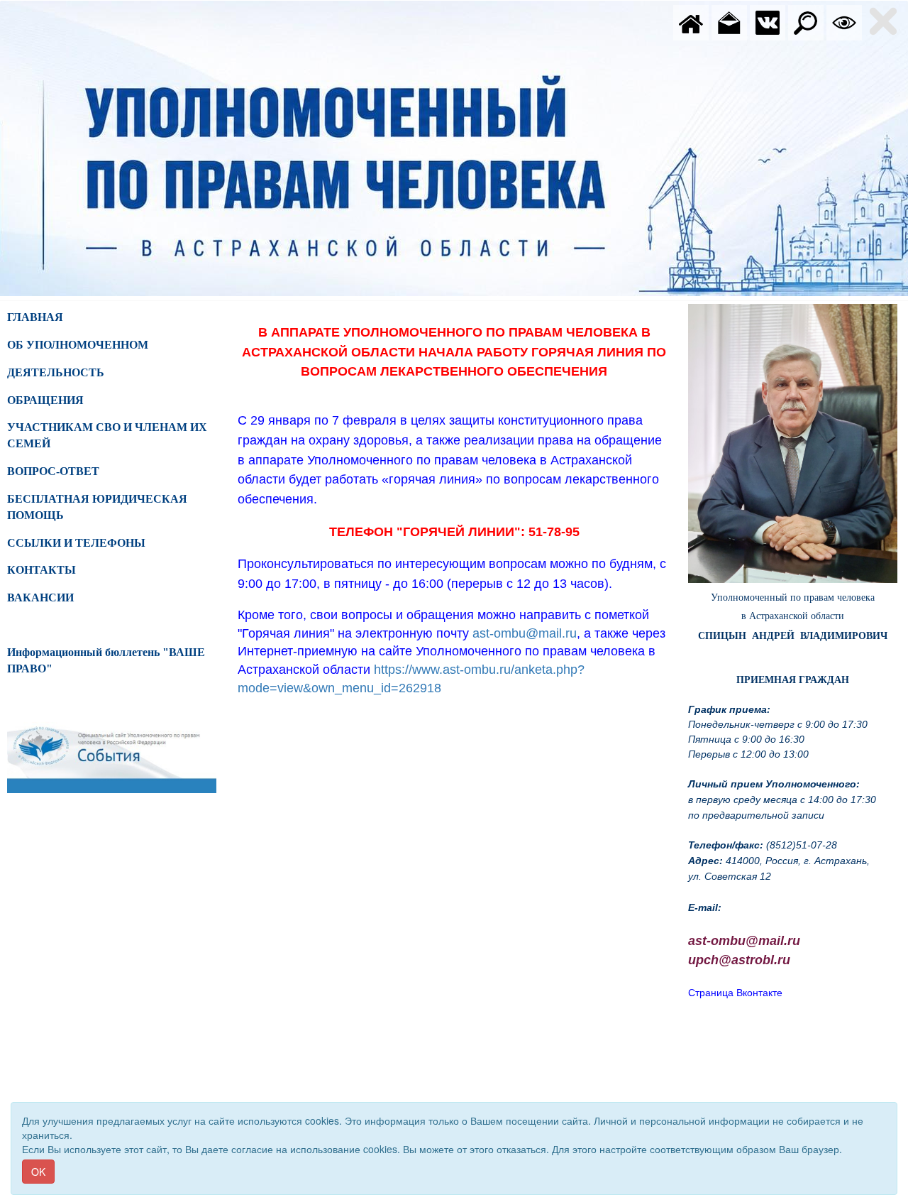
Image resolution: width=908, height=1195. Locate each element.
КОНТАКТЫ (41, 570)
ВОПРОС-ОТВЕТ (53, 471)
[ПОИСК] (806, 21)
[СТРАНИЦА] (767, 21)
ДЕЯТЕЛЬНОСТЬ (55, 372)
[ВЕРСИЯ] (844, 21)
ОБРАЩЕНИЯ (45, 400)
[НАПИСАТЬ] (729, 21)
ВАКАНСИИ (40, 597)
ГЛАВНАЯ (35, 317)
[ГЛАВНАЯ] (691, 21)
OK (38, 1171)
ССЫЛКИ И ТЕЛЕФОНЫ (76, 543)
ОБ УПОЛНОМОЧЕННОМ (77, 345)
